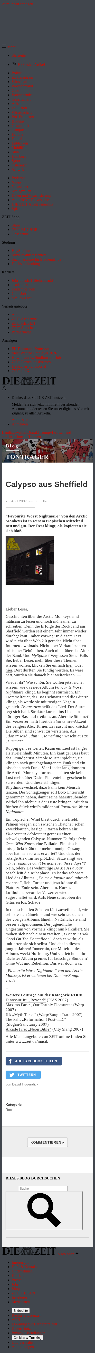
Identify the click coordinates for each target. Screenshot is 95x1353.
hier (69, 665)
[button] (9, 47)
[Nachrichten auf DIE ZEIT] (29, 384)
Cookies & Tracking (27, 1338)
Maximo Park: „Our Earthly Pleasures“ (39, 1004)
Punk (35, 767)
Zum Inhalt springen (17, 4)
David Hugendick (25, 1084)
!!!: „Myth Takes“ (21, 1014)
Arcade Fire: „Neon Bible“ (28, 1029)
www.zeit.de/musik (32, 1041)
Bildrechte (21, 1310)
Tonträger (27, 456)
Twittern (27, 1075)
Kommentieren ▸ (47, 1142)
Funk (67, 763)
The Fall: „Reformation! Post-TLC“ (36, 1019)
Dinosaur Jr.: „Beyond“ (26, 1000)
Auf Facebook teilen (36, 1061)
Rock (9, 1110)
